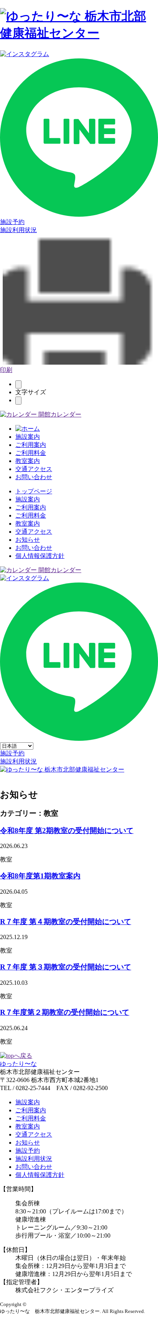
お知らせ (27, 539)
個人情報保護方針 (39, 556)
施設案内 (27, 436)
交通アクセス (33, 469)
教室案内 (27, 461)
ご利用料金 (30, 453)
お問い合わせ (33, 477)
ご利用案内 (30, 444)
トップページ (33, 491)
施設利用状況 (18, 230)
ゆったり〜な (18, 1063)
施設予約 (12, 222)
